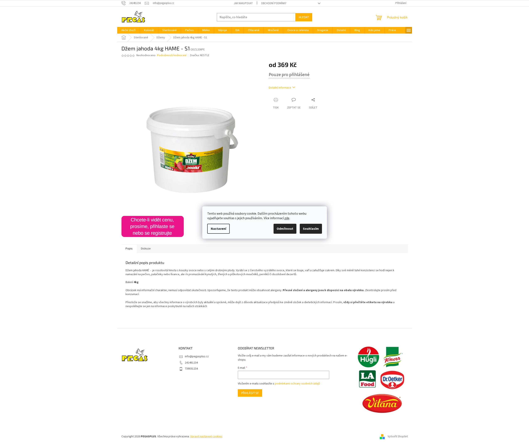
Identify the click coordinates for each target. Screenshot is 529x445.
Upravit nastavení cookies (206, 436)
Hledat (304, 17)
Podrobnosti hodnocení (171, 55)
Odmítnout (285, 228)
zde (286, 218)
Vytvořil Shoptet (398, 436)
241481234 (191, 363)
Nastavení (218, 228)
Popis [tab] (129, 249)
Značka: (199, 55)
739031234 (191, 369)
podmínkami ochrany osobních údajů (297, 384)
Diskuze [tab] (146, 249)
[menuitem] (128, 30)
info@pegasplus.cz (197, 356)
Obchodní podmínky (273, 3)
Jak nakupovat (243, 3)
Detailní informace (280, 88)
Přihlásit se (250, 393)
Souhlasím (311, 228)
